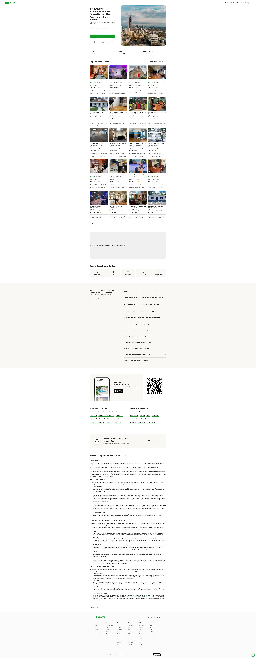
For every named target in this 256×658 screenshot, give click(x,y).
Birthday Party (120, 633)
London (140, 636)
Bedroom (142, 415)
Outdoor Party (155, 415)
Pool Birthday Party (141, 411)
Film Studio (130, 631)
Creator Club (98, 633)
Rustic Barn (132, 411)
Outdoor (151, 627)
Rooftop (151, 629)
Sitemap (123, 654)
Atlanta (140, 629)
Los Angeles (141, 625)
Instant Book (154, 61)
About (96, 625)
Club (129, 633)
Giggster (92, 607)
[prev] (92, 72)
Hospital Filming (141, 422)
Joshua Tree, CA (94, 426)
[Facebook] (148, 617)
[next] (106, 72)
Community (108, 629)
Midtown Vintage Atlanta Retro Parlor (99, 81)
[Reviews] (160, 617)
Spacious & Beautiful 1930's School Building (138, 143)
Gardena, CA (101, 422)
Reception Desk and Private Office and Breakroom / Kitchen (118, 143)
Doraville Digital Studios (96, 143)
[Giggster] (10, 3)
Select (96, 631)
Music (151, 625)
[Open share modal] (103, 67)
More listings (95, 223)
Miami (140, 633)
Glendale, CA (93, 422)
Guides (96, 629)
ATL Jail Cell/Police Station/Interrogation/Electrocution (118, 175)
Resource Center (109, 633)
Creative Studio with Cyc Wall (156, 143)
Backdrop (150, 411)
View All (119, 644)
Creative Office (139, 419)
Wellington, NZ (111, 426)
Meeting (119, 638)
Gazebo (147, 419)
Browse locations (229, 2)
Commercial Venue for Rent (97, 206)
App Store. (158, 397)
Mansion (148, 415)
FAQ (107, 627)
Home (129, 627)
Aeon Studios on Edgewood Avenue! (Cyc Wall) (118, 81)
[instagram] (151, 617)
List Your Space (239, 2)
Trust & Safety (109, 636)
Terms (114, 654)
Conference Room (153, 631)
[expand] (165, 325)
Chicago (140, 631)
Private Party (120, 640)
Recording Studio (131, 640)
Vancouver (141, 638)
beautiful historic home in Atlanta (123, 549)
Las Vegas (141, 642)
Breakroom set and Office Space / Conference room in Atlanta (157, 175)
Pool (129, 629)
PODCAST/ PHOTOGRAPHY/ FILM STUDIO (138, 175)
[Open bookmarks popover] (106, 67)
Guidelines (108, 631)
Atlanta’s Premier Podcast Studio (99, 175)
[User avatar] (248, 3)
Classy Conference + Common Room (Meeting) (99, 112)
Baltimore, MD (119, 415)
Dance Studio (131, 638)
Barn (152, 419)
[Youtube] (157, 617)
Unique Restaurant (134, 415)
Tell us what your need (154, 441)
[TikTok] (154, 617)
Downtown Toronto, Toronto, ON (106, 415)
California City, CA (106, 411)
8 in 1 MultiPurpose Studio (116, 206)
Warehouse (130, 642)
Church (129, 636)
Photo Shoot (119, 627)
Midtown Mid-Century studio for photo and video (157, 112)
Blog (96, 627)
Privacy (118, 654)
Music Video (119, 642)
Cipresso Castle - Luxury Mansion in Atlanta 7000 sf (138, 112)
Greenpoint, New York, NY (113, 419)
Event (118, 631)
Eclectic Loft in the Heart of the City (157, 81)
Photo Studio (130, 625)
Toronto (140, 640)
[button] (253, 655)
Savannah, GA (109, 422)
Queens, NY (114, 411)
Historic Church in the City (135, 81)
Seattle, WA (103, 426)
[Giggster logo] (100, 617)
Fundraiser (132, 419)
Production (119, 629)
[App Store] (118, 391)
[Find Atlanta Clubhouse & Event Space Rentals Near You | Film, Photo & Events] (128, 245)
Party (118, 625)
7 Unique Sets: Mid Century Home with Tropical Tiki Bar (138, 206)
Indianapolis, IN (93, 419)
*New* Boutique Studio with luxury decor (118, 112)
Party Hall (152, 636)
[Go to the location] (99, 72)
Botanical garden (151, 422)
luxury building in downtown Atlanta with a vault (145, 596)
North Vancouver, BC (95, 411)
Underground (133, 422)
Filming (118, 636)
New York (141, 627)
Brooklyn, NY (102, 419)
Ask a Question (96, 299)
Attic (155, 411)
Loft (156, 419)
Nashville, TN (93, 415)
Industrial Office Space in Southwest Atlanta (157, 206)
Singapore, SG (117, 422)
